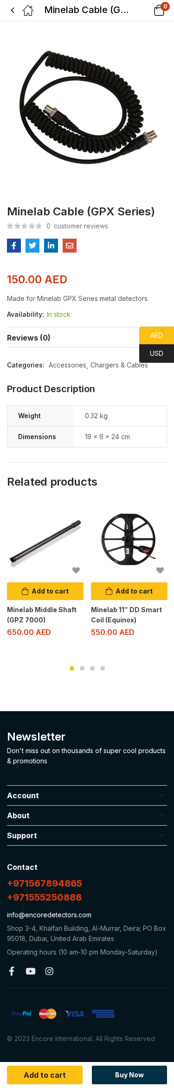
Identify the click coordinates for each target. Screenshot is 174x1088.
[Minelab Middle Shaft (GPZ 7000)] (45, 539)
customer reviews (77, 226)
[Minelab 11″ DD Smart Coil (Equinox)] (129, 539)
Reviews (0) (29, 337)
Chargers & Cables (119, 365)
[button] (147, 10)
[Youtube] (30, 971)
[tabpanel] (45, 572)
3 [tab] (92, 668)
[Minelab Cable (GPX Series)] (14, 246)
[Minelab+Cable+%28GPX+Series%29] (32, 246)
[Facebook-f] (11, 971)
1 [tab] (72, 668)
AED (151, 335)
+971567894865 (44, 883)
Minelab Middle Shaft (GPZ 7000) (42, 615)
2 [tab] (82, 668)
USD (151, 353)
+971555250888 (44, 897)
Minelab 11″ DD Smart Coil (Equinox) (126, 615)
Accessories (67, 365)
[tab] (87, 337)
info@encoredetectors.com (49, 915)
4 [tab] (102, 668)
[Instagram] (49, 971)
